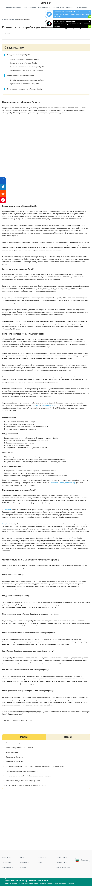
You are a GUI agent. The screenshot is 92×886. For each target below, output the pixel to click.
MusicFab (7, 510)
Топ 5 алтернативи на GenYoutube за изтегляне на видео (28, 776)
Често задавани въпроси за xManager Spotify (24, 89)
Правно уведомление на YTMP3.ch (19, 747)
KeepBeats (6, 524)
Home (40, 862)
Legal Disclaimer (7, 867)
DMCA (22, 858)
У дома (4, 20)
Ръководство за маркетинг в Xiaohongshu (22, 771)
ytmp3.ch (46, 2)
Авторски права (12, 752)
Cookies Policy (7, 862)
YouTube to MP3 (62, 858)
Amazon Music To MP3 (64, 867)
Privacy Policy (24, 862)
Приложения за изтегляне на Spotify (24, 84)
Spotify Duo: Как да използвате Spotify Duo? (23, 780)
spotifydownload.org (49, 405)
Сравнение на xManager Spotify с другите (26, 70)
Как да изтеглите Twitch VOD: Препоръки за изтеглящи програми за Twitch (35, 766)
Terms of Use (6, 858)
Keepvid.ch (36, 405)
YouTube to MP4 (62, 862)
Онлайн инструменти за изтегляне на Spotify (27, 80)
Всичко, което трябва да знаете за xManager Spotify (26, 785)
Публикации (13, 20)
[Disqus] (46, 819)
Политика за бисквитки (14, 757)
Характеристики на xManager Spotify (24, 59)
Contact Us (42, 858)
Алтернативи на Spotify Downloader (20, 75)
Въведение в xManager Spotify (18, 55)
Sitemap (23, 867)
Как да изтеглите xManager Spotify (23, 63)
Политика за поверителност (16, 743)
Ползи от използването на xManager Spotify (27, 67)
